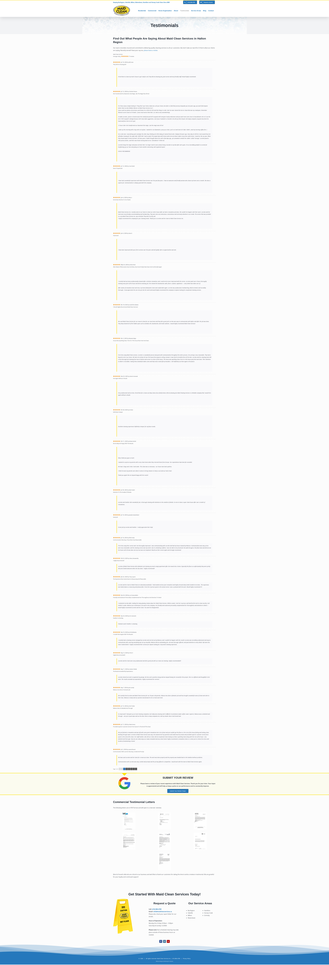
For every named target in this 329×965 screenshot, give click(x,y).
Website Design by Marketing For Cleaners (164, 961)
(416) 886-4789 (156, 909)
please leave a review (150, 50)
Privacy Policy (186, 958)
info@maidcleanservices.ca (162, 911)
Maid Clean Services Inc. (164, 958)
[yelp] (168, 941)
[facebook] (160, 941)
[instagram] (164, 941)
